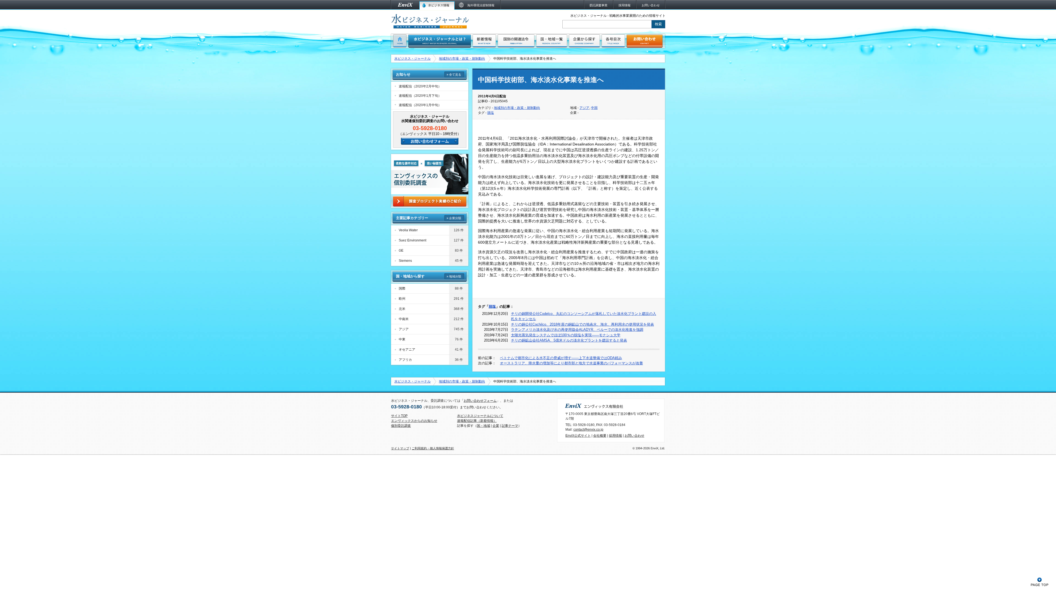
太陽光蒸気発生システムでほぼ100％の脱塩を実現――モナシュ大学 (565, 335)
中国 (594, 108)
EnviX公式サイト (578, 436)
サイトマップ (400, 448)
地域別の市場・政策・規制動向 (462, 59)
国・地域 (483, 426)
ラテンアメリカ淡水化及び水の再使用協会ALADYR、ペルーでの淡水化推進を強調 (577, 330)
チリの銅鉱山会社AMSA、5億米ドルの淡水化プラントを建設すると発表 (569, 340)
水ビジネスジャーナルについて (480, 416)
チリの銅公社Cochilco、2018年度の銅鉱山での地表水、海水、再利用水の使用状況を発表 (582, 324)
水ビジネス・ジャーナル (412, 59)
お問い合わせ (634, 436)
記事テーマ (510, 426)
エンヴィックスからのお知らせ (414, 421)
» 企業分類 (454, 218)
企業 (496, 426)
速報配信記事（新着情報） (477, 421)
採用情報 (615, 436)
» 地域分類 (454, 276)
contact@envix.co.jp (588, 429)
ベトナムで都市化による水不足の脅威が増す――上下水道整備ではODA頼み (561, 358)
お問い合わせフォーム (480, 401)
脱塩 (490, 113)
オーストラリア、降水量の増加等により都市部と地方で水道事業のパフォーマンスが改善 (571, 363)
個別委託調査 (401, 426)
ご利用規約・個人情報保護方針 (433, 448)
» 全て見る (454, 74)
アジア (584, 108)
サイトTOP (399, 416)
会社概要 (599, 436)
